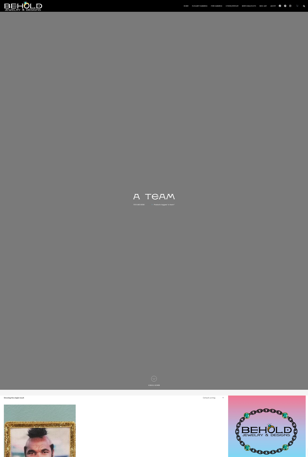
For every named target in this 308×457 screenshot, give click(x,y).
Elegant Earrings (199, 6)
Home (186, 6)
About (273, 6)
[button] (304, 6)
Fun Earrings (216, 6)
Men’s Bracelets (249, 6)
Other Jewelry (232, 6)
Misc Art (263, 6)
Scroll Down (154, 385)
